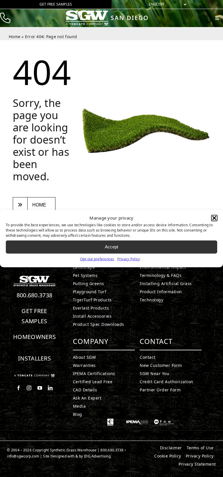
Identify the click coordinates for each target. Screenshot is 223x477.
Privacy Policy (128, 258)
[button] (214, 218)
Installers (34, 358)
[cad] (110, 421)
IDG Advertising (97, 456)
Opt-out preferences (97, 258)
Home (14, 36)
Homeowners (34, 337)
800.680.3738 (35, 295)
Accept (111, 246)
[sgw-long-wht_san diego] (109, 12)
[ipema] (137, 421)
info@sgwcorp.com (23, 456)
